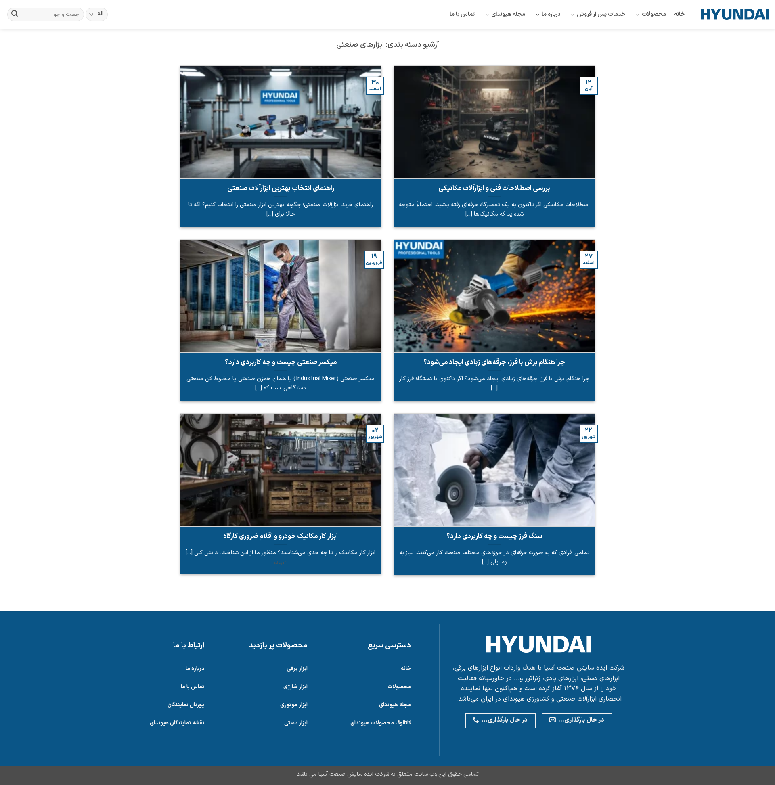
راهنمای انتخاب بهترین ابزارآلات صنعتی (280, 188)
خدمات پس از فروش (601, 14)
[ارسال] (14, 14)
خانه (679, 14)
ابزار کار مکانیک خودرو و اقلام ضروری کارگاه (280, 536)
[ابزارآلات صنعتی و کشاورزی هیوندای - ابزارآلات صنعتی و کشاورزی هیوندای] (735, 14)
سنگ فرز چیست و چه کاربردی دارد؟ (494, 536)
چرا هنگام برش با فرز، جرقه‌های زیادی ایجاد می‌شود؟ (494, 362)
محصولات (654, 14)
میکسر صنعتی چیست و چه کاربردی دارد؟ (281, 362)
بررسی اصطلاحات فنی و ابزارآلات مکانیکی (494, 188)
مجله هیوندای (508, 14)
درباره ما (551, 14)
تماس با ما (462, 14)
